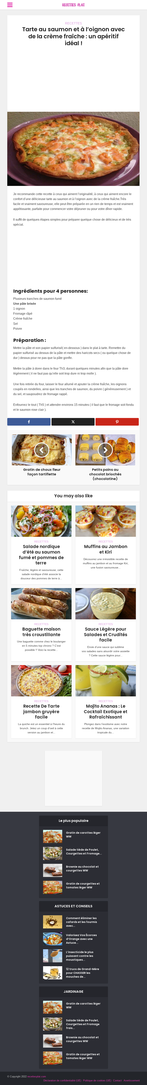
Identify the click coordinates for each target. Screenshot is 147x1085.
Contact (117, 1080)
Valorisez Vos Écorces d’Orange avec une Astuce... (81, 939)
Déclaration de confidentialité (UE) (62, 1080)
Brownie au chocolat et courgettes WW (82, 868)
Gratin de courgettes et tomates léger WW (83, 885)
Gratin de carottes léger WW (83, 834)
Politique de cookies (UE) (97, 1080)
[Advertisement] (73, 79)
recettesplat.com (36, 1076)
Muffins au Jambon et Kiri (105, 549)
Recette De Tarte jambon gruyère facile (41, 711)
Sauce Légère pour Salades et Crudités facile (105, 634)
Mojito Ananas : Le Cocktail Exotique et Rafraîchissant (105, 711)
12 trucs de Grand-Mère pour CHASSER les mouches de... (82, 973)
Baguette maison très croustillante (41, 632)
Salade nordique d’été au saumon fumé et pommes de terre (41, 555)
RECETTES (73, 23)
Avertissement (132, 1080)
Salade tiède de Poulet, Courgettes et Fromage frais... (83, 1024)
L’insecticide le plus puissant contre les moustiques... (79, 956)
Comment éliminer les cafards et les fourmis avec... (81, 922)
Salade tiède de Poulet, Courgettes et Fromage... (84, 851)
